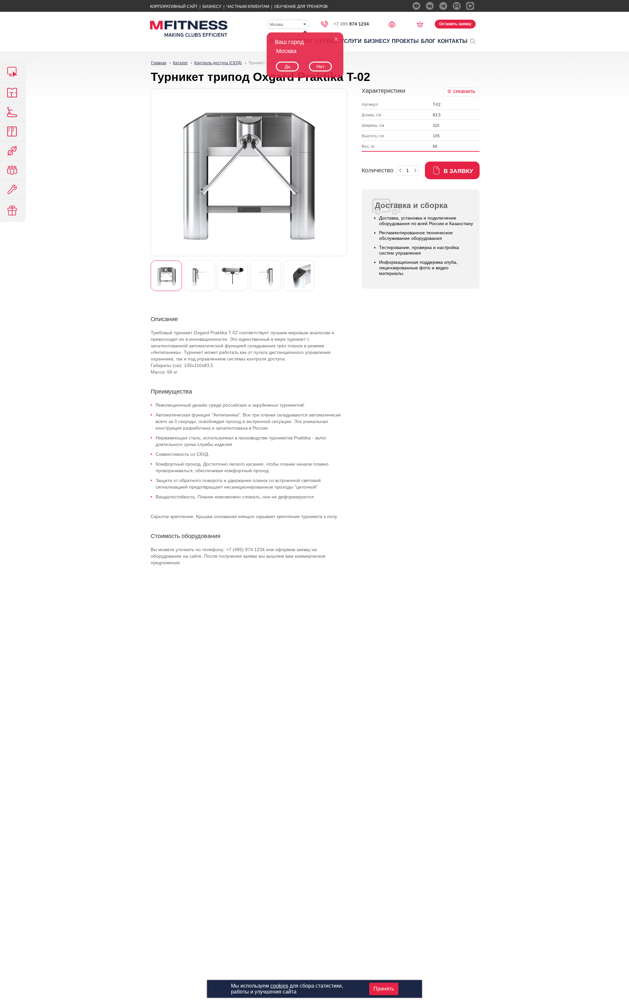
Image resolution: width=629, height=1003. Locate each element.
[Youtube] (416, 6)
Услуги (351, 41)
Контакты (452, 41)
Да (287, 66)
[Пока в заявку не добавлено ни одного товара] (422, 24)
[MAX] (470, 6)
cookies (279, 986)
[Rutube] (457, 6)
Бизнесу (211, 6)
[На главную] (188, 28)
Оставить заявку (455, 24)
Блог (428, 41)
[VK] (430, 6)
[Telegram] (443, 6)
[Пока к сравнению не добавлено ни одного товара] (394, 24)
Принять (383, 989)
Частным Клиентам (247, 6)
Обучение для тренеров (301, 6)
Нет (320, 66)
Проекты (405, 41)
